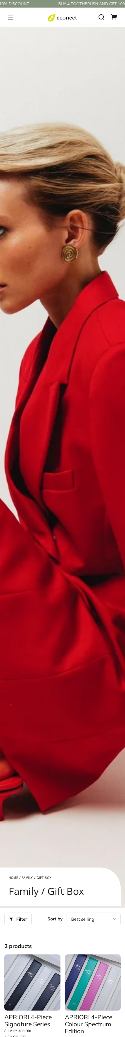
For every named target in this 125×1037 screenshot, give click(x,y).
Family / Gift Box (37, 878)
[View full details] (32, 982)
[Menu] (10, 17)
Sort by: (55, 919)
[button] (101, 17)
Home (13, 878)
